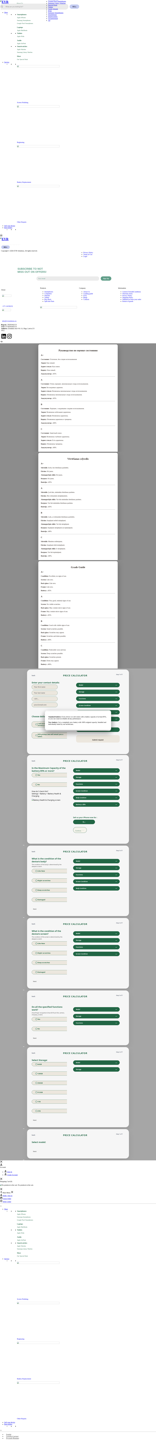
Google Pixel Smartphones (57, 1)
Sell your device (9, 226)
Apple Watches (21, 49)
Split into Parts (49, 301)
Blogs (85, 297)
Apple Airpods (53, 9)
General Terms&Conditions (131, 292)
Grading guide (88, 294)
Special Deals (52, 5)
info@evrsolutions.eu (9, 321)
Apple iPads (20, 36)
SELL (74, 7)
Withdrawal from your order (131, 299)
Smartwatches (52, 17)
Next (35, 909)
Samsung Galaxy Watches (57, 3)
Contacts (86, 299)
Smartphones (52, 15)
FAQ (85, 295)
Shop (6, 1209)
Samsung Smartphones (55, 13)
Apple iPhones (21, 17)
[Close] (24, 845)
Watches (47, 295)
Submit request (98, 740)
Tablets (50, 7)
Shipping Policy (127, 297)
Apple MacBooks (22, 30)
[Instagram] (9, 336)
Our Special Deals (22, 59)
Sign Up (106, 278)
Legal (85, 256)
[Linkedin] (3, 336)
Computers (48, 294)
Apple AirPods (21, 43)
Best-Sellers (8, 228)
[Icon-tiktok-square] (15, 336)
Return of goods (127, 301)
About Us (20, 3)
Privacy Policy (88, 252)
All (49, 20)
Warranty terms (127, 294)
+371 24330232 (7, 306)
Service (6, 62)
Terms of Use (87, 254)
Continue (79, 830)
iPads (50, 11)
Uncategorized (53, 18)
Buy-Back (47, 299)
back (33, 675)
